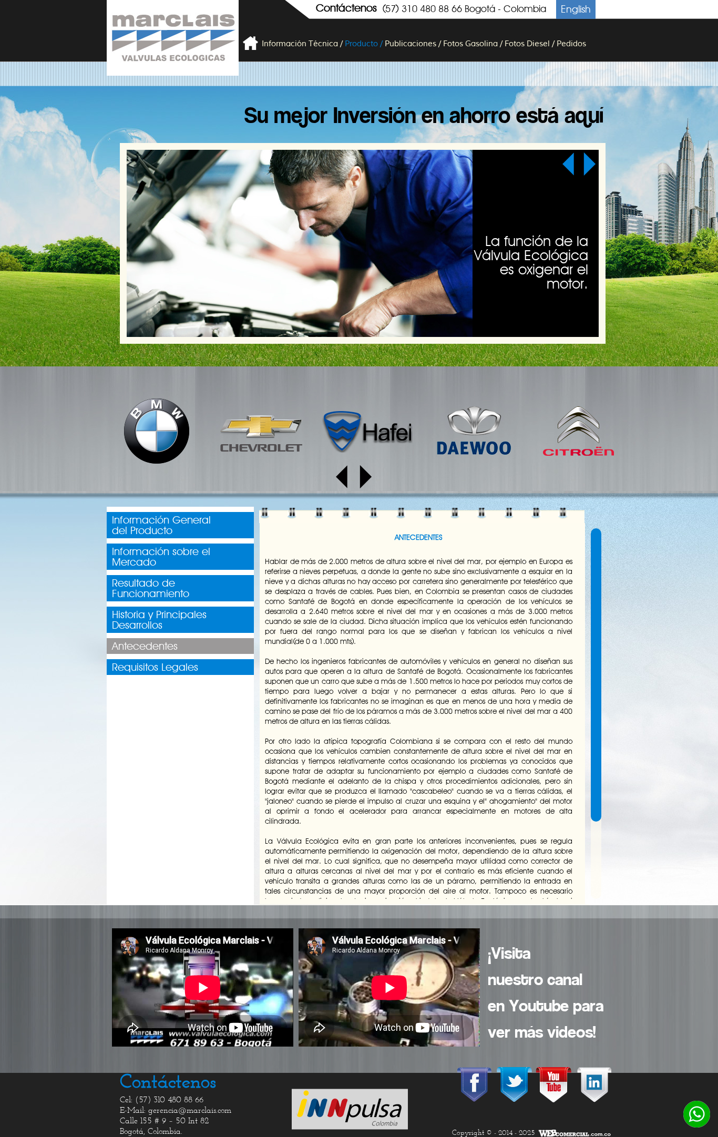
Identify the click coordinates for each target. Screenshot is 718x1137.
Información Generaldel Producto (161, 525)
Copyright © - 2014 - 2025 (493, 1133)
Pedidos (571, 44)
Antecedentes (145, 646)
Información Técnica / (302, 44)
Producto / (364, 44)
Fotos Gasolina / (472, 44)
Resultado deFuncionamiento (150, 588)
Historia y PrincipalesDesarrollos (159, 619)
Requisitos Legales (155, 667)
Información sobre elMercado (161, 556)
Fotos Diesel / (530, 44)
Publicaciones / (413, 44)
